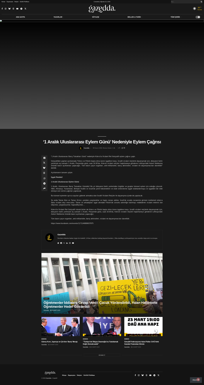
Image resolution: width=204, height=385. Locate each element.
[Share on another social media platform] (44, 188)
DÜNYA (43, 339)
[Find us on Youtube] (17, 9)
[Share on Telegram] (44, 183)
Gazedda (86, 148)
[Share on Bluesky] (44, 168)
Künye (3, 1)
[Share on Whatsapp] (44, 178)
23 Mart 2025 (55, 310)
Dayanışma (10, 1)
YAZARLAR (58, 17)
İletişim (16, 1)
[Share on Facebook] (44, 157)
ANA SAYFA (20, 17)
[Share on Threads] (44, 173)
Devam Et (102, 355)
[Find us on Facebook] (2, 9)
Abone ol (196, 380)
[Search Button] (201, 1)
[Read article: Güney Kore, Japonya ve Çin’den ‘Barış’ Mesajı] (60, 326)
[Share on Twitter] (44, 163)
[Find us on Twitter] (25, 8)
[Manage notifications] (198, 379)
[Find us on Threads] (13, 8)
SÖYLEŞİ (95, 17)
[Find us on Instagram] (5, 9)
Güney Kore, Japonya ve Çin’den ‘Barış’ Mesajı (59, 342)
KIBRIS (46, 298)
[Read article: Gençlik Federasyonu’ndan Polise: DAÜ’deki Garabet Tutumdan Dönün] (143, 326)
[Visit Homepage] (102, 8)
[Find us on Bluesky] (9, 8)
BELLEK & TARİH (134, 17)
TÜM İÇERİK (175, 17)
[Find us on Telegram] (21, 9)
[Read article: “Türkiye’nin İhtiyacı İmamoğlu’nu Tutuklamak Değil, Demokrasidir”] (102, 326)
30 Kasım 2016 (97, 148)
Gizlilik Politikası (24, 1)
